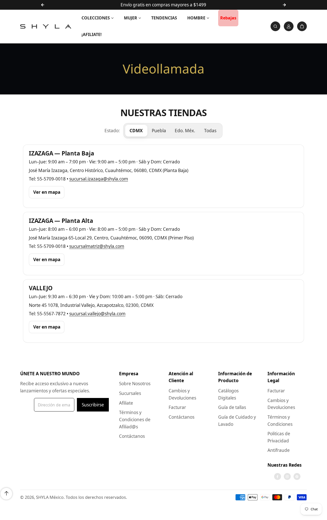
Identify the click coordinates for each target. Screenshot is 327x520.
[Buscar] (275, 26)
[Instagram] (287, 476)
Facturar (177, 407)
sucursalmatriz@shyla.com (96, 246)
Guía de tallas (232, 407)
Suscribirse (93, 405)
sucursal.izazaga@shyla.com (98, 179)
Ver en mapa (46, 192)
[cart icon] (302, 26)
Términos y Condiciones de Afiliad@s (134, 419)
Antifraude (278, 450)
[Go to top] (6, 494)
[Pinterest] (297, 476)
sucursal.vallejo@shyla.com (97, 314)
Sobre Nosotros (134, 383)
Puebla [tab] (159, 131)
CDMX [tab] (136, 131)
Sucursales (130, 393)
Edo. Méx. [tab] (185, 131)
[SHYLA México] (45, 26)
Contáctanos (132, 436)
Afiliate (126, 403)
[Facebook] (277, 476)
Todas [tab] (210, 131)
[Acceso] (289, 26)
